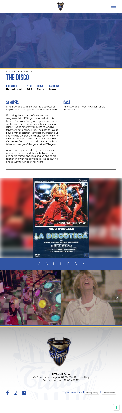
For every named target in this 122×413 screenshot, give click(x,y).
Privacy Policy (92, 392)
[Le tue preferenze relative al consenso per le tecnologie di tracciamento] (116, 407)
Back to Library (20, 71)
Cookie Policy (109, 392)
